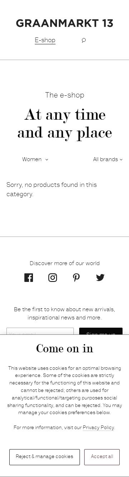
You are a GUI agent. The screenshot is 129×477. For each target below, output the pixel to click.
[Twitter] (100, 277)
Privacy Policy (98, 428)
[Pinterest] (76, 277)
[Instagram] (52, 277)
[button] (83, 40)
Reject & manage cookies (44, 456)
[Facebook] (28, 277)
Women (32, 160)
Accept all (102, 456)
